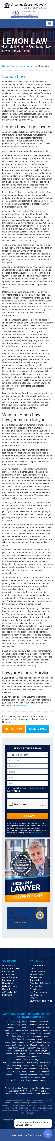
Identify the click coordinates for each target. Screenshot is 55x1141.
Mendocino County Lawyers (17, 1045)
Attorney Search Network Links (37, 973)
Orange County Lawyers (17, 1050)
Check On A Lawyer (11, 968)
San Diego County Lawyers (14, 1062)
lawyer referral (22, 705)
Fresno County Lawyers (39, 1033)
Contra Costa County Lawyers (16, 1030)
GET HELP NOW (13, 728)
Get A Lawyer (27, 816)
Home (5, 65)
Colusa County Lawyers (39, 1027)
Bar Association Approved (37, 979)
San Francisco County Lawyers (39, 1062)
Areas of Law (16, 65)
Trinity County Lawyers (17, 1077)
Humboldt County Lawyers (37, 1036)
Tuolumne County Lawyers (38, 1074)
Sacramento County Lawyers (27, 1056)
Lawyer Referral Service (41, 1000)
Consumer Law (30, 65)
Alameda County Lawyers (17, 1021)
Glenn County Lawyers (16, 1036)
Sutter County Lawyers (39, 1071)
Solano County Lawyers (38, 1068)
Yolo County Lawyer (18, 1080)
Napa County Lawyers (16, 1047)
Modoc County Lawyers (39, 1045)
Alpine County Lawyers (39, 1021)
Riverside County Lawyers (38, 1053)
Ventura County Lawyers (37, 1077)
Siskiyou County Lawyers (17, 1068)
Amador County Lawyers (17, 1024)
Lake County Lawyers (33, 1039)
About (32, 968)
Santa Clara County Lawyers (16, 1065)
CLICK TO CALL (37, 728)
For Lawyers (8, 980)
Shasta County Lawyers (40, 1065)
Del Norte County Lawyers (40, 1030)
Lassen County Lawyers (14, 1042)
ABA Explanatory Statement (10, 993)
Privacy (33, 997)
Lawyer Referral (37, 965)
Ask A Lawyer (8, 974)
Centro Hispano (9, 977)
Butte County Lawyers (38, 1024)
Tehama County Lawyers (16, 1074)
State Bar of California (40, 983)
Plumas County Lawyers (16, 1053)
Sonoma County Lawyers (17, 1071)
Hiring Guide (8, 983)
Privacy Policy (37, 832)
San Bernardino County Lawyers (27, 1059)
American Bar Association (36, 987)
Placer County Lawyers (38, 1050)
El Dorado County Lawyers (17, 1033)
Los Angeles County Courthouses (39, 993)
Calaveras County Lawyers (17, 1027)
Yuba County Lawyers (36, 1080)
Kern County (18, 1039)
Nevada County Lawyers (37, 1047)
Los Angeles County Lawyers (38, 1042)
